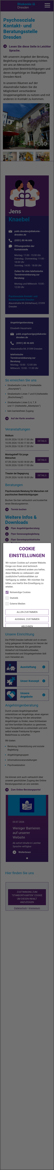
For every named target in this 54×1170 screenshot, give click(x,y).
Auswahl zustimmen (27, 619)
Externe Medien (17, 603)
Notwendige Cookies (20, 592)
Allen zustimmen (27, 612)
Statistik (14, 598)
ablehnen (27, 626)
